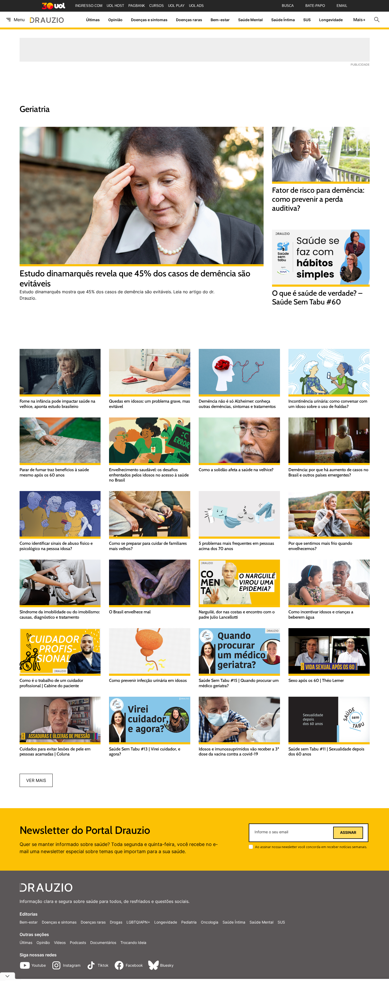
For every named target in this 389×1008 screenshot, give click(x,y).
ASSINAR (348, 832)
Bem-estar (220, 19)
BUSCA (288, 6)
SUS (307, 19)
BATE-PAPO (315, 6)
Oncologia (209, 922)
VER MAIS (36, 780)
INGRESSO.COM (88, 6)
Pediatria (189, 922)
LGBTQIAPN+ (138, 922)
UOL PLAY (176, 6)
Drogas (116, 922)
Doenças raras (189, 19)
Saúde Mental (250, 19)
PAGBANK (136, 6)
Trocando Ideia (133, 942)
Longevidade (331, 19)
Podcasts (78, 942)
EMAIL (342, 6)
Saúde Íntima (283, 19)
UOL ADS (196, 6)
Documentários (103, 942)
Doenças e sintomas (149, 19)
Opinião (115, 19)
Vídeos (60, 942)
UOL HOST (115, 6)
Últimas (93, 19)
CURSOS (156, 6)
